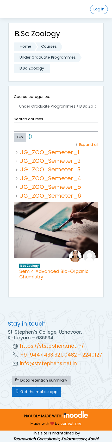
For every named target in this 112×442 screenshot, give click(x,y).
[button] (30, 137)
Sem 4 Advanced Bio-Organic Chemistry (54, 274)
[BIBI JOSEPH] (75, 256)
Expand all (88, 144)
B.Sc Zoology (32, 68)
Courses (49, 46)
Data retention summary (43, 380)
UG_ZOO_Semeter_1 (49, 152)
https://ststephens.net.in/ (52, 346)
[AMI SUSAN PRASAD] (89, 256)
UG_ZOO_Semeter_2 (49, 161)
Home (25, 46)
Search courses (28, 119)
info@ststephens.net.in (48, 363)
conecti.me (71, 423)
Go (20, 137)
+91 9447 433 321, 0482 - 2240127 (61, 354)
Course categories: (32, 96)
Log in (99, 9)
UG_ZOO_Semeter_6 (50, 196)
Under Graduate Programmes (48, 57)
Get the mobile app (38, 391)
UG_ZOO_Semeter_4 (50, 178)
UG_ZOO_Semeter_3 (49, 169)
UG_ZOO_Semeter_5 (50, 187)
